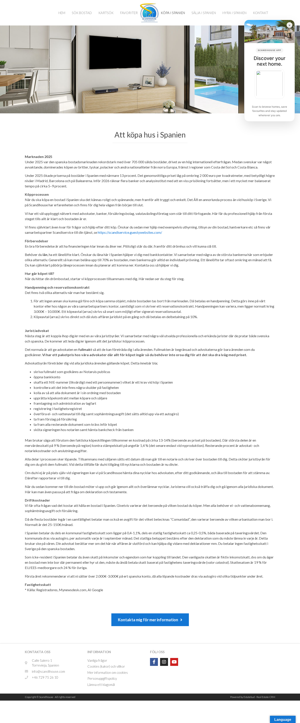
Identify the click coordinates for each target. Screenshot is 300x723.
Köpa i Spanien (173, 13)
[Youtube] (174, 662)
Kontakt (260, 13)
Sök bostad (82, 13)
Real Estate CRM (266, 697)
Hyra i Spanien (234, 13)
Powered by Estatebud (242, 697)
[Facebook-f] (154, 662)
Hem (61, 13)
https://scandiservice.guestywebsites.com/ (130, 232)
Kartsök (106, 13)
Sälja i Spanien (204, 13)
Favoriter (129, 13)
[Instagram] (164, 662)
